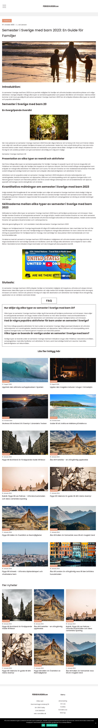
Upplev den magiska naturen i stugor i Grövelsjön (71, 387)
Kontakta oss (63, 710)
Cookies (62, 707)
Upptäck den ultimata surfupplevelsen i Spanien (22, 387)
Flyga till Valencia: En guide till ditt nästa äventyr (70, 496)
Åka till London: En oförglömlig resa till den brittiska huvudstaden (72, 572)
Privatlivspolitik (51, 725)
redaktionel (7, 20)
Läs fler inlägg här (49, 351)
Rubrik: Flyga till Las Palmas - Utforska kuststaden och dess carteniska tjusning (23, 497)
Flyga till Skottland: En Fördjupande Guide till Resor (23, 460)
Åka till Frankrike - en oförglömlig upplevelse (69, 460)
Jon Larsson (22, 24)
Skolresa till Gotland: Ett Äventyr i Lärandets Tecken (24, 423)
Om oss (62, 704)
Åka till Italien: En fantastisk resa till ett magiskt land (72, 535)
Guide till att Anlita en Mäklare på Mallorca (68, 423)
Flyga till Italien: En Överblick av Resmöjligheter (22, 535)
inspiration (6, 381)
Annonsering (63, 701)
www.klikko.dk (41, 714)
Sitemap (63, 713)
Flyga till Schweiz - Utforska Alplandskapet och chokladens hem (22, 572)
